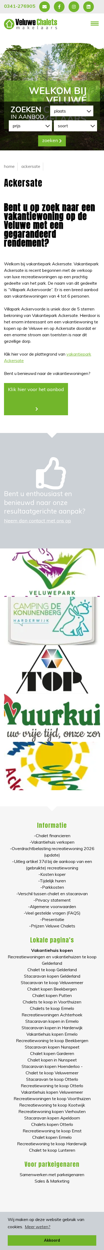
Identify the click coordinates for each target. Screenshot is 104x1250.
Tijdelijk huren (53, 880)
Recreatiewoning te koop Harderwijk (52, 1143)
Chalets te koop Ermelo (52, 1008)
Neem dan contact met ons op (37, 521)
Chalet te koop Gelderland (52, 969)
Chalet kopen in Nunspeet (52, 1060)
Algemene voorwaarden (53, 906)
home (9, 166)
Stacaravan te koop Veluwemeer (52, 982)
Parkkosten (53, 887)
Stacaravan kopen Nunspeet (52, 1047)
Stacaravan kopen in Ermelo (52, 1021)
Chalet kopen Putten (52, 995)
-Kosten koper (52, 874)
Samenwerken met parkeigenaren (52, 1174)
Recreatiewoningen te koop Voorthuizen (52, 1098)
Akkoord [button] (52, 1240)
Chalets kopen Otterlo (52, 1124)
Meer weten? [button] (37, 1226)
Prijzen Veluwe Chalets (53, 926)
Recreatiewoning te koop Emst (52, 1130)
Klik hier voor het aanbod (36, 389)
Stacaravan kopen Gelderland (52, 976)
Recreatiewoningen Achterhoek (52, 1014)
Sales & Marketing (52, 1181)
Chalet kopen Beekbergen (52, 989)
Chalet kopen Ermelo (52, 1137)
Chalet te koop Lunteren (52, 1150)
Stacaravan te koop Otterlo (52, 1079)
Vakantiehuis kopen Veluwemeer (52, 1092)
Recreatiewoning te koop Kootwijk (52, 1105)
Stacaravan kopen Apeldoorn (52, 1118)
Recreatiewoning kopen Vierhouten (52, 1111)
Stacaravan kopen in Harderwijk (52, 1027)
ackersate (30, 166)
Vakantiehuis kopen (52, 950)
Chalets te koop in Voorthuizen (52, 1002)
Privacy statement (53, 900)
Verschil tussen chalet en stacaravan (53, 893)
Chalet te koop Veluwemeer (52, 1072)
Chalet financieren (53, 835)
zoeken (50, 140)
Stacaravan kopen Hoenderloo (51, 1066)
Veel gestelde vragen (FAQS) (53, 913)
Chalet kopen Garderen (52, 1053)
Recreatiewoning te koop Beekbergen (52, 1040)
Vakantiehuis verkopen (52, 842)
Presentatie (53, 919)
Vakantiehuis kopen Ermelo (52, 1034)
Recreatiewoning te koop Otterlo (52, 1085)
